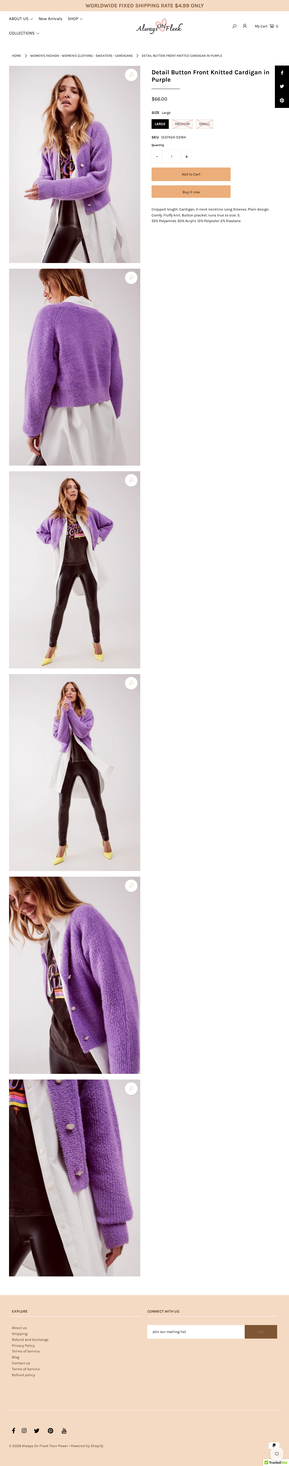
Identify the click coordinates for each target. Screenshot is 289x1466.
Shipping (19, 1334)
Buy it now (191, 192)
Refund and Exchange (30, 1339)
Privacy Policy (23, 1345)
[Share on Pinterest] (282, 101)
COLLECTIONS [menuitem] (22, 33)
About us (19, 1328)
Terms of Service (26, 1351)
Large (160, 124)
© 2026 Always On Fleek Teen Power (38, 1446)
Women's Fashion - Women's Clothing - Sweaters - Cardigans (81, 56)
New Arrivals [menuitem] (50, 18)
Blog (15, 1357)
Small (204, 124)
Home (16, 56)
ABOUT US (19, 18)
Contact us (21, 1363)
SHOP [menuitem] (73, 18)
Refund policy (23, 1375)
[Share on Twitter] (282, 87)
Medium (182, 124)
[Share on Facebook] (282, 73)
